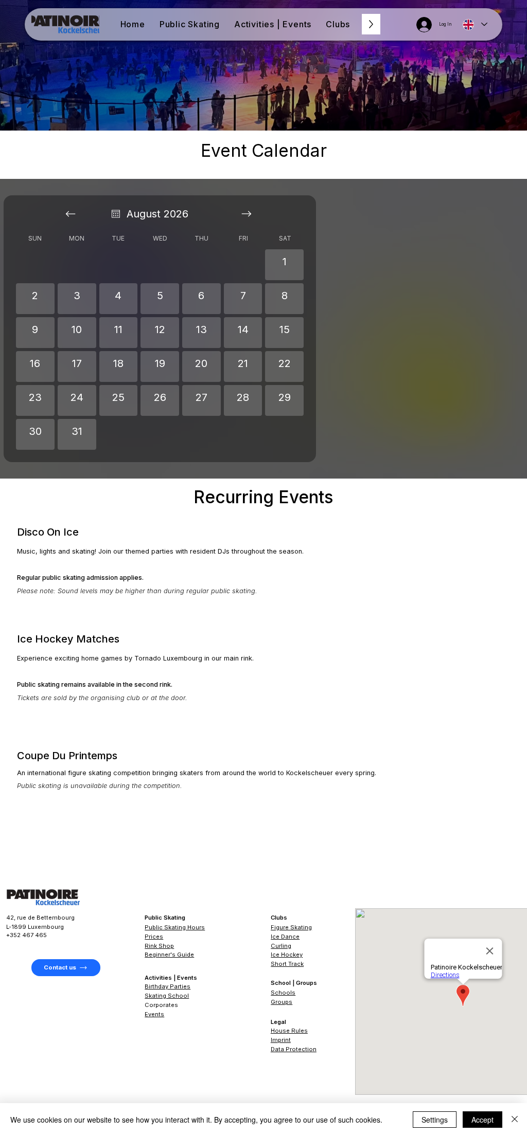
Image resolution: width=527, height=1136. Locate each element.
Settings (434, 1119)
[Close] (514, 1119)
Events (154, 1014)
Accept (482, 1119)
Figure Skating (291, 927)
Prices (154, 936)
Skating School (167, 995)
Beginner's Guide (169, 954)
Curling (281, 945)
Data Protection (294, 1049)
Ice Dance (285, 936)
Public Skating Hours (175, 927)
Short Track (287, 963)
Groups (281, 1001)
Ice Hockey (287, 954)
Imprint (281, 1039)
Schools (283, 992)
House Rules (289, 1030)
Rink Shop (159, 945)
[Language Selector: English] (474, 24)
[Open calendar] (116, 214)
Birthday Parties (167, 986)
